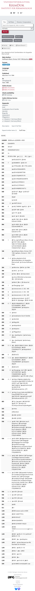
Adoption (5, 105)
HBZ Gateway (8, 95)
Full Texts (11, 22)
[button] (15, 13)
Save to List (6, 48)
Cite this (5, 45)
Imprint (18, 583)
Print (12, 45)
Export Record (21, 45)
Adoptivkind (6, 115)
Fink (9, 75)
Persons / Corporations (24, 22)
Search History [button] (7, 40)
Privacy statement (18, 584)
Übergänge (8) (6, 80)
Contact (18, 581)
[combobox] (17, 25)
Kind (3, 107)
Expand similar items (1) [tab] (9, 130)
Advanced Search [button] (8, 37)
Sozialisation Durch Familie (10, 109)
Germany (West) (16, 119)
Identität (4, 111)
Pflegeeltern (6, 117)
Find (5, 31)
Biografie (5, 113)
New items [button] (18, 40)
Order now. (7, 100)
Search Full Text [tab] (16, 126)
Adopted (7, 121)
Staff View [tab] (22, 130)
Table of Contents (9, 88)
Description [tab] (5, 126)
